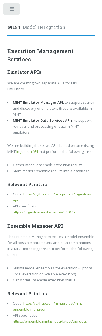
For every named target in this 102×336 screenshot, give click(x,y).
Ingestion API (27, 151)
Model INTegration (36, 27)
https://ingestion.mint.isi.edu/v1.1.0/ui (44, 212)
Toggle (12, 10)
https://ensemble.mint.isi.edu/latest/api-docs (50, 321)
